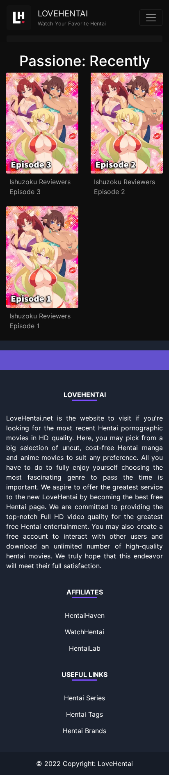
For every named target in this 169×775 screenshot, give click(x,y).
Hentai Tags (84, 714)
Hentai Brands (84, 731)
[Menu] (150, 17)
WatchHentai (84, 632)
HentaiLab (84, 648)
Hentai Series (84, 698)
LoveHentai (115, 763)
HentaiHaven (85, 615)
